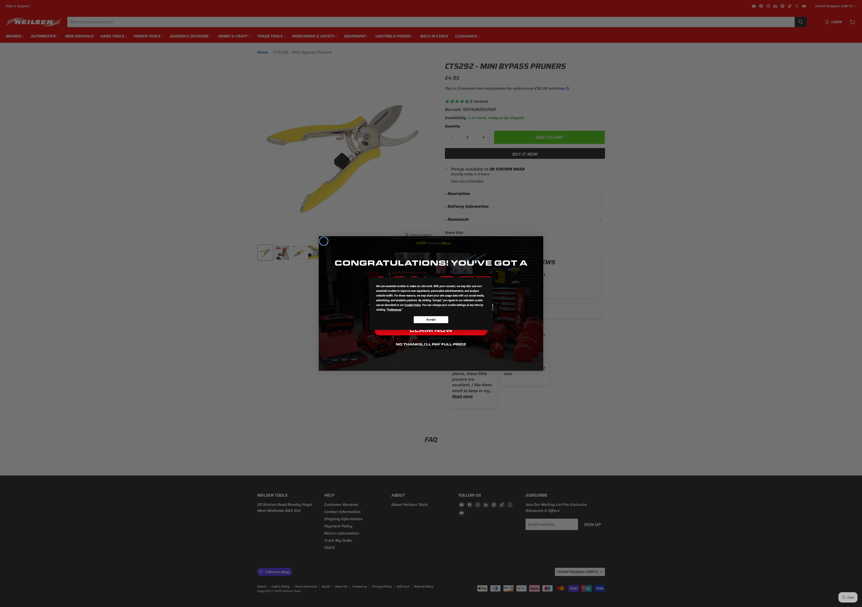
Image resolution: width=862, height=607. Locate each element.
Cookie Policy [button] (413, 305)
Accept (431, 319)
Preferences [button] (394, 309)
